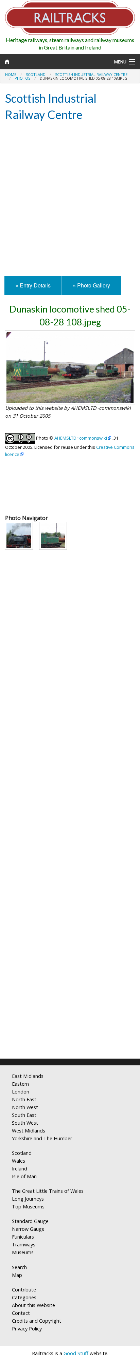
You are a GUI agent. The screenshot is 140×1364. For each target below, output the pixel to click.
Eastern (20, 1084)
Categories (24, 1297)
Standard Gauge (30, 1221)
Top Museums (28, 1206)
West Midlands (28, 1130)
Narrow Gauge (28, 1229)
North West (25, 1107)
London (20, 1091)
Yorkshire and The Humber (42, 1138)
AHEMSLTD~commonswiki (80, 438)
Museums (23, 1252)
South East (24, 1115)
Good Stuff (76, 1353)
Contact (21, 1313)
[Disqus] (70, 963)
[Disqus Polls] (70, 794)
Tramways (23, 1244)
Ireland (19, 1168)
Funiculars (23, 1236)
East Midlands (27, 1076)
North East (24, 1099)
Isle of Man (24, 1176)
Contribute (24, 1289)
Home (10, 74)
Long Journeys (28, 1199)
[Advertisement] (70, 199)
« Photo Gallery (91, 285)
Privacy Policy (27, 1328)
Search (19, 1267)
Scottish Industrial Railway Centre (91, 74)
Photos (22, 78)
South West (25, 1123)
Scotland (36, 74)
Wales (18, 1161)
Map (17, 1275)
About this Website (33, 1305)
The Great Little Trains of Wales (48, 1191)
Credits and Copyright (36, 1321)
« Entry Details (33, 285)
